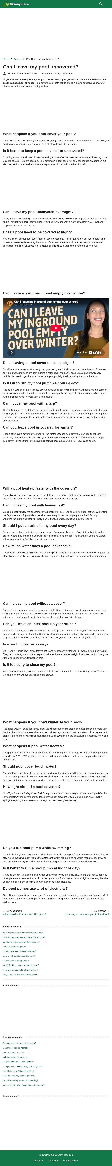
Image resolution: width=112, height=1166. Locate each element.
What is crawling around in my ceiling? (20, 1080)
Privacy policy (70, 1160)
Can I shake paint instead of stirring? (20, 951)
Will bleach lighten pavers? (15, 1057)
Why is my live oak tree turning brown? (21, 974)
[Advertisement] (56, 33)
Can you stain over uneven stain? (18, 1062)
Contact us (53, 1160)
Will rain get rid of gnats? (14, 946)
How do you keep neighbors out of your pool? (24, 937)
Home (6, 59)
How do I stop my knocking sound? (19, 1076)
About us (38, 1160)
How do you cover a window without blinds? (23, 932)
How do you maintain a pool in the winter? (87, 914)
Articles (17, 59)
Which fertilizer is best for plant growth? (21, 965)
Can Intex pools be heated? (15, 1048)
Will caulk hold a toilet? (13, 1052)
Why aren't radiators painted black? (19, 956)
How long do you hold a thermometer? (20, 970)
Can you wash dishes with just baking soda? (23, 1066)
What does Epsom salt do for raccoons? (21, 942)
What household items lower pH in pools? (24, 914)
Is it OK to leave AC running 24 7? (18, 1071)
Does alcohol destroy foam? (16, 960)
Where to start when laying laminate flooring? (24, 1085)
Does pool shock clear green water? (19, 1043)
